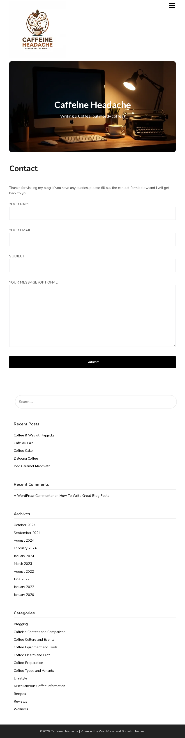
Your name (20, 204)
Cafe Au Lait (23, 443)
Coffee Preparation (28, 663)
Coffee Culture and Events (34, 639)
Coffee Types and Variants (34, 670)
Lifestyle (20, 678)
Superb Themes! (133, 731)
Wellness (21, 709)
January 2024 (24, 556)
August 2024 (24, 540)
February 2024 (25, 548)
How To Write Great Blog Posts (84, 495)
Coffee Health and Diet (32, 655)
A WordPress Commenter (34, 495)
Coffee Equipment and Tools (36, 647)
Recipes (20, 694)
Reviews (20, 701)
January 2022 (24, 587)
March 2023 (23, 563)
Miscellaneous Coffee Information (39, 686)
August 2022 (24, 571)
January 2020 (24, 595)
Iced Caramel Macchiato (32, 466)
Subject (16, 256)
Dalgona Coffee (26, 458)
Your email (20, 230)
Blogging (21, 624)
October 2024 (24, 525)
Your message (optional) (34, 282)
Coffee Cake (23, 450)
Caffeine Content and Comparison (39, 632)
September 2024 (27, 533)
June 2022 (22, 579)
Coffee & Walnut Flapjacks (34, 435)
